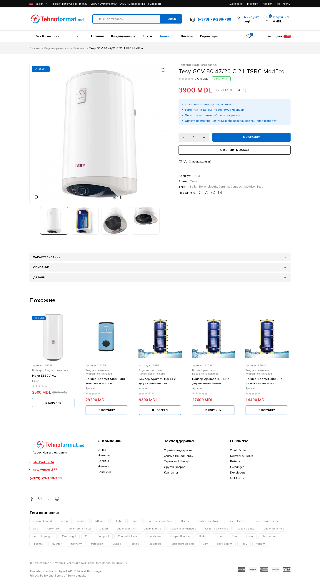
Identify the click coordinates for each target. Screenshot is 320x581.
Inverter (57, 543)
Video (36, 197)
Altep (64, 521)
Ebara (219, 536)
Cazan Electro (152, 528)
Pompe (134, 543)
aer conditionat (42, 521)
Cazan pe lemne (274, 528)
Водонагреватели (57, 48)
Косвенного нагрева (99, 373)
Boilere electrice (209, 521)
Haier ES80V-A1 (44, 375)
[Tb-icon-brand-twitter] (40, 498)
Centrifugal (69, 536)
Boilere (185, 521)
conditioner (154, 536)
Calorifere (53, 528)
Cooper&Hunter (180, 536)
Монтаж (252, 3)
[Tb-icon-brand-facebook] (31, 498)
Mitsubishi (97, 543)
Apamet (90, 388)
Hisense (38, 543)
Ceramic (224, 186)
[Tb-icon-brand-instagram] (48, 498)
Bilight (118, 521)
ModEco (249, 186)
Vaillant (260, 543)
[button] (163, 70)
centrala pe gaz (43, 536)
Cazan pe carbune (216, 528)
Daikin (203, 536)
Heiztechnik (269, 536)
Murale (117, 543)
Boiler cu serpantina (159, 521)
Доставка (236, 3)
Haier (35, 380)
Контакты (284, 3)
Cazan (104, 528)
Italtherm (76, 543)
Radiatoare (155, 543)
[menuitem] (38, 4)
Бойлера (79, 48)
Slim (205, 543)
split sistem (224, 543)
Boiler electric (208, 186)
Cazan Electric (126, 528)
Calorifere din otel (80, 528)
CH (87, 536)
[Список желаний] (195, 161)
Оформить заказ (234, 150)
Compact (237, 186)
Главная (35, 48)
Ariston (81, 521)
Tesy (193, 181)
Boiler (193, 186)
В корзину (251, 137)
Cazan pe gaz (246, 528)
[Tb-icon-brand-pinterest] (57, 498)
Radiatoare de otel (182, 543)
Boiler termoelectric (266, 521)
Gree (235, 536)
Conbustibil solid (128, 536)
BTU (36, 528)
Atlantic (100, 521)
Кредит (268, 3)
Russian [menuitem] (39, 3)
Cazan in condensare (183, 528)
